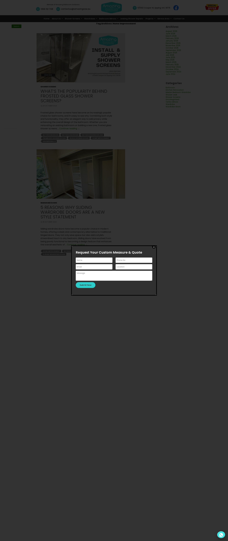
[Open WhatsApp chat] (221, 534)
